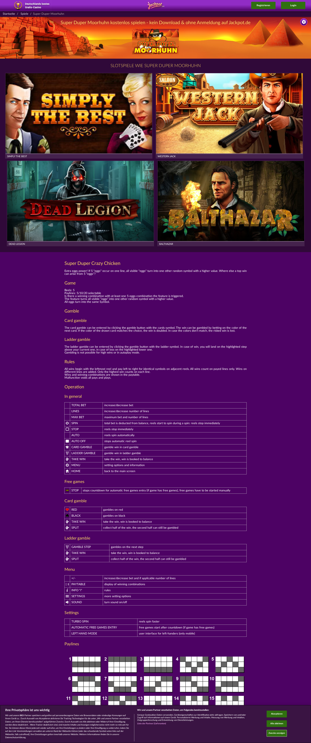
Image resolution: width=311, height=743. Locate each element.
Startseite (9, 13)
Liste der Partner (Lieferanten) (151, 724)
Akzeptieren (276, 714)
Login (293, 5)
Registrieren (263, 5)
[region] (155, 724)
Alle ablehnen (276, 724)
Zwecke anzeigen (277, 733)
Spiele (24, 13)
